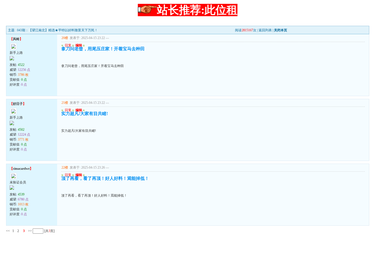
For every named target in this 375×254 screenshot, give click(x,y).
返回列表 (265, 30)
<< (8, 231)
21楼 (64, 103)
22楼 (64, 167)
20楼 (64, 38)
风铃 (16, 39)
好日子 (18, 104)
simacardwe (21, 169)
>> (29, 231)
